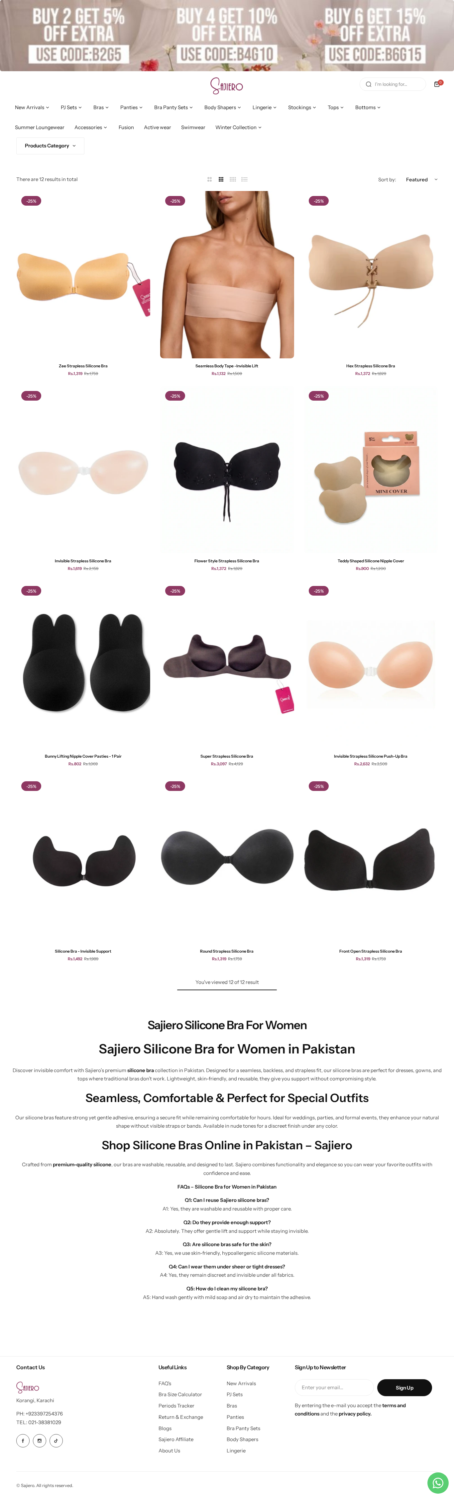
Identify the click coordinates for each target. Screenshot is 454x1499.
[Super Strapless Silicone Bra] (227, 664)
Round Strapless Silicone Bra (227, 951)
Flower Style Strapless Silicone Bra (226, 560)
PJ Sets (235, 1394)
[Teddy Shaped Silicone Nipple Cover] (371, 469)
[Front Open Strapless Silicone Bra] (371, 860)
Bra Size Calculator (180, 1394)
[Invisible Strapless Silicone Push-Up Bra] (371, 664)
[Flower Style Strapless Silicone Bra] (227, 469)
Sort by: (387, 179)
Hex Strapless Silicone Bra (370, 365)
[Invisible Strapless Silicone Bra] (83, 469)
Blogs (165, 1428)
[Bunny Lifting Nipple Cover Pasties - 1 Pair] (83, 664)
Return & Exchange (181, 1417)
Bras (232, 1406)
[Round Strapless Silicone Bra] (227, 860)
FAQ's (165, 1383)
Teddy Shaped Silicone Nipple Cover (371, 560)
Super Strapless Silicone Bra (226, 756)
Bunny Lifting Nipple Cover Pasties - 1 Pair (83, 756)
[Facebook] (23, 1440)
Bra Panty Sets (243, 1428)
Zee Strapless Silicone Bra (83, 365)
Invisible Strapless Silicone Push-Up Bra (370, 756)
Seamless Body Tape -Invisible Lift (226, 365)
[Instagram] (39, 1440)
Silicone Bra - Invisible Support (83, 951)
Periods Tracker (176, 1406)
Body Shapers (242, 1439)
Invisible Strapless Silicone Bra (83, 560)
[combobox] (393, 84)
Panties (235, 1417)
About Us (169, 1450)
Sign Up (404, 1388)
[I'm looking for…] (368, 84)
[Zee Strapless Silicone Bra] (83, 274)
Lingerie (236, 1450)
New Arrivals (241, 1383)
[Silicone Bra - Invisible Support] (83, 860)
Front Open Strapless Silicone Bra (370, 951)
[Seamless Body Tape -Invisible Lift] (227, 274)
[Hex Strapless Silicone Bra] (371, 274)
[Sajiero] (227, 84)
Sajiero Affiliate (176, 1439)
